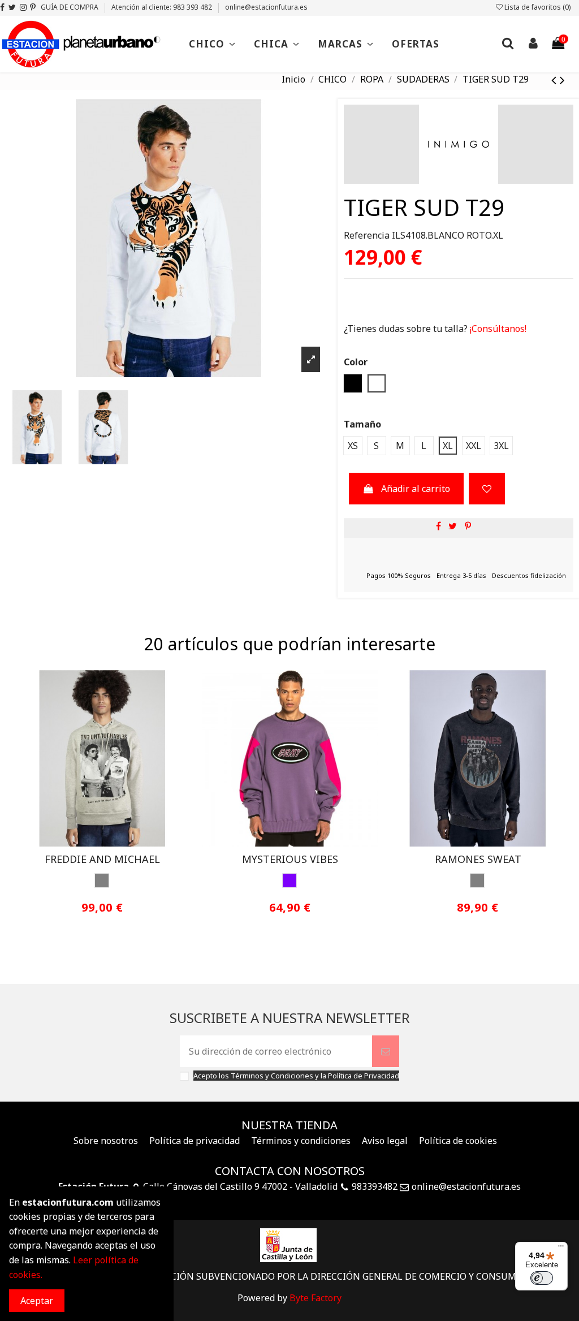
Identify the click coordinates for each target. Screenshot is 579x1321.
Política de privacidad (194, 1140)
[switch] (541, 1278)
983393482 (374, 1186)
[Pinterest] (468, 526)
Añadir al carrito (415, 488)
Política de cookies (458, 1140)
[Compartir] (438, 526)
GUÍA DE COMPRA (70, 7)
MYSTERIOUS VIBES (290, 859)
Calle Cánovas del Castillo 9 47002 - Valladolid (240, 1186)
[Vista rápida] (111, 842)
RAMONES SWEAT (478, 859)
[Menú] (561, 1248)
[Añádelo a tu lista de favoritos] (487, 488)
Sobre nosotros (106, 1140)
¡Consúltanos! (497, 328)
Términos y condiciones (301, 1140)
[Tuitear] (452, 526)
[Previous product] (555, 79)
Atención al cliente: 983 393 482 (162, 7)
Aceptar (36, 1300)
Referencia (367, 235)
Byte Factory (316, 1298)
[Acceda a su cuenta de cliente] (533, 44)
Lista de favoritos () (537, 7)
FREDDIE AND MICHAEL (102, 859)
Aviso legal (385, 1140)
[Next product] (562, 79)
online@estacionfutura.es (266, 7)
